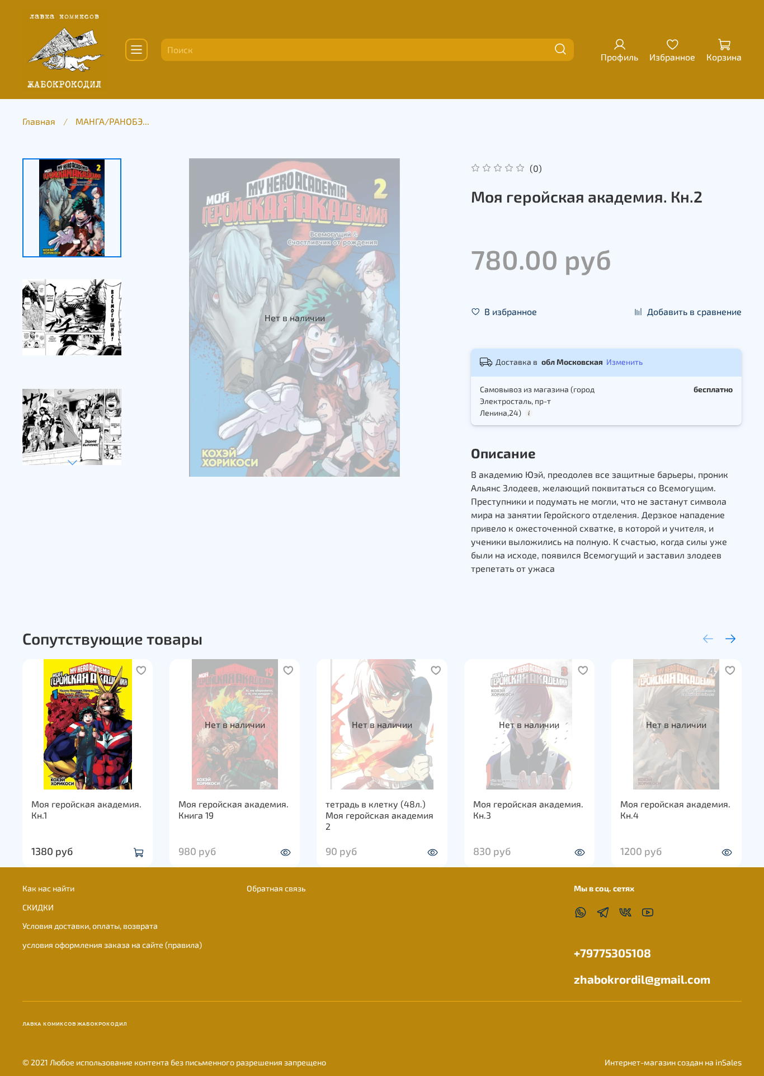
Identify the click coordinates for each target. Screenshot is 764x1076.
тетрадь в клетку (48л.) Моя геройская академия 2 (379, 814)
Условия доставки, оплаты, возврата (90, 926)
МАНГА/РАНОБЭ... (112, 121)
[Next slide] (72, 462)
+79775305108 (612, 953)
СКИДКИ (38, 907)
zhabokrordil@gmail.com (642, 979)
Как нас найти (48, 888)
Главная (38, 121)
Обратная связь (276, 888)
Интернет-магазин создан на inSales (673, 1062)
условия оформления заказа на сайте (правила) (112, 945)
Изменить (624, 362)
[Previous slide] (157, 317)
